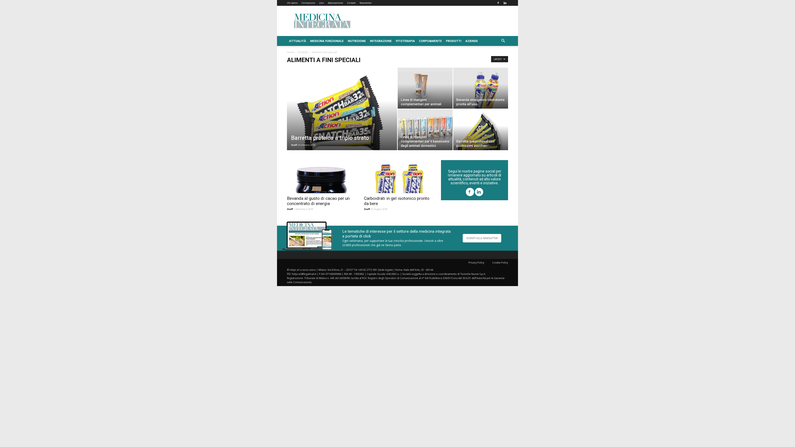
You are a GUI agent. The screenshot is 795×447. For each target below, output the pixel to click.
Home (290, 52)
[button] (503, 41)
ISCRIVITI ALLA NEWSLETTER (482, 238)
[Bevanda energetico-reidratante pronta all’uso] (480, 88)
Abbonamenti (335, 2)
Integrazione (381, 41)
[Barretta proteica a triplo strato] (342, 115)
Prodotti (453, 41)
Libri (321, 2)
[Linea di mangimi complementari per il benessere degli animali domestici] (425, 129)
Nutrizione (357, 41)
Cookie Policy (500, 262)
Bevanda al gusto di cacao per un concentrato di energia (318, 201)
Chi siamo (292, 2)
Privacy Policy (476, 262)
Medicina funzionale (327, 41)
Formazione (308, 2)
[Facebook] (498, 3)
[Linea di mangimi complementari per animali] (425, 88)
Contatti (351, 2)
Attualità (297, 41)
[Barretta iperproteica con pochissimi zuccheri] (480, 129)
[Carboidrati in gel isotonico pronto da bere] (397, 176)
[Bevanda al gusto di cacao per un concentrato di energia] (320, 176)
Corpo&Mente (430, 41)
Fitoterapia (405, 41)
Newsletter (366, 2)
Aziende (471, 41)
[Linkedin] (505, 3)
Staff (294, 144)
